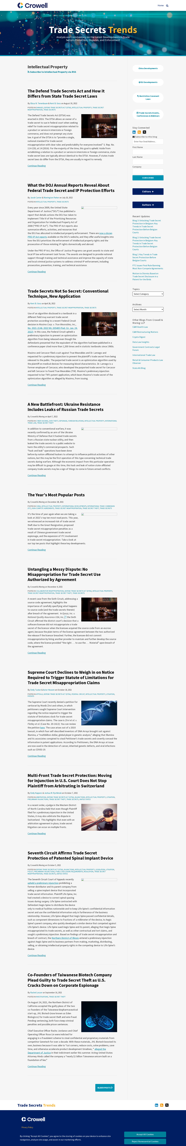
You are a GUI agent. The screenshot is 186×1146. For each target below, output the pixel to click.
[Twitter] (144, 132)
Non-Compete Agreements (43, 508)
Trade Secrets (93, 30)
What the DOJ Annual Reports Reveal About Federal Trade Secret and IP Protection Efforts (71, 187)
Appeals (39, 694)
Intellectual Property (82, 107)
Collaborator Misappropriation (50, 591)
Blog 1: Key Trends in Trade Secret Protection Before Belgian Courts (144, 257)
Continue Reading (37, 165)
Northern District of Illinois (65, 938)
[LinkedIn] (134, 132)
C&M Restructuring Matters (145, 332)
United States (85, 799)
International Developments (74, 506)
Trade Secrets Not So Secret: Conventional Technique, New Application (68, 293)
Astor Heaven (49, 690)
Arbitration (41, 797)
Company (136, 166)
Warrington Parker (51, 197)
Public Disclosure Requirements (69, 871)
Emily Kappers (36, 793)
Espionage (63, 421)
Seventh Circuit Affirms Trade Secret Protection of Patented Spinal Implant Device (70, 855)
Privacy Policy (27, 1127)
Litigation (110, 694)
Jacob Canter (36, 197)
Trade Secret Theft (45, 423)
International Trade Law (143, 355)
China (38, 506)
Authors (142, 204)
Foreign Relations (76, 421)
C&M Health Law (140, 327)
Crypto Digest (138, 337)
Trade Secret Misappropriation (70, 308)
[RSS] (139, 132)
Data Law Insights (140, 342)
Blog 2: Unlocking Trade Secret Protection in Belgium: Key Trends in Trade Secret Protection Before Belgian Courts (146, 243)
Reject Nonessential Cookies (145, 1141)
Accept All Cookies (145, 1134)
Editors (142, 190)
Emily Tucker (35, 690)
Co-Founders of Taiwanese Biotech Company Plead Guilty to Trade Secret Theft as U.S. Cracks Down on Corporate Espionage (70, 980)
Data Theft (53, 421)
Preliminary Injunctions (38, 799)
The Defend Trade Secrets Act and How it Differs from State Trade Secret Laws (66, 93)
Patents (31, 696)
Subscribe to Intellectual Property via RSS (53, 71)
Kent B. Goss (55, 103)
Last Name (137, 157)
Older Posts (104, 1087)
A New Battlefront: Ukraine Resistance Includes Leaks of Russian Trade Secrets (65, 407)
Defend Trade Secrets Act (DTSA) (57, 107)
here (42, 727)
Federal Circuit (78, 694)
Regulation (88, 871)
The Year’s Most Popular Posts (56, 495)
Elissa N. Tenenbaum (39, 103)
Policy (30, 871)
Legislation (100, 869)
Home (161, 5)
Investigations (42, 997)
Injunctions (80, 797)
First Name (137, 147)
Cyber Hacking (42, 421)
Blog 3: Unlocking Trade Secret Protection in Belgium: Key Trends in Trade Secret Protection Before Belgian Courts (146, 226)
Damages (39, 107)
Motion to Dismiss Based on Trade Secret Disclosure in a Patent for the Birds (145, 276)
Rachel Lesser (36, 992)
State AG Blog (139, 368)
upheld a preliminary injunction (43, 883)
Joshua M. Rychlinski (53, 793)
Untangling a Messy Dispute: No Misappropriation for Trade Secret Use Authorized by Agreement (64, 574)
